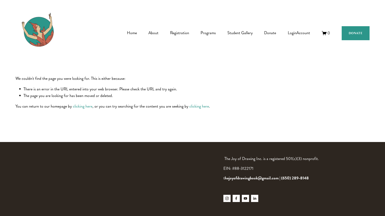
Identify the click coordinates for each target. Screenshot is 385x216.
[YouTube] (245, 198)
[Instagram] (227, 198)
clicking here (82, 106)
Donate (270, 33)
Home (132, 33)
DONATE (356, 33)
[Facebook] (236, 198)
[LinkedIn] (254, 198)
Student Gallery (240, 33)
